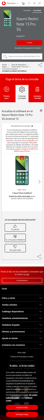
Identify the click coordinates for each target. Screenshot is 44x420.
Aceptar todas (22, 407)
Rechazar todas (22, 414)
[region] (22, 389)
